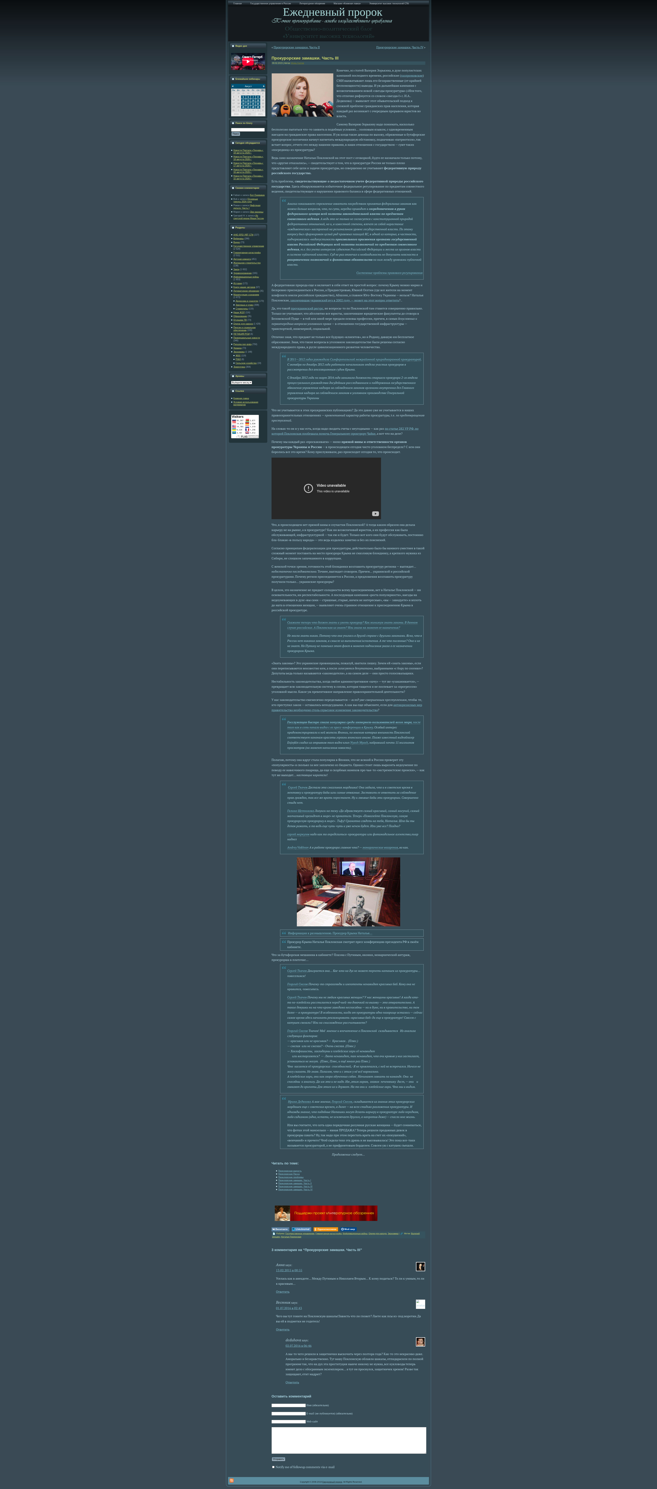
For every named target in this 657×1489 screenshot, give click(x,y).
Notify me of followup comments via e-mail (305, 1467)
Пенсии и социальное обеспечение (244, 329)
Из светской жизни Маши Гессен (248, 217)
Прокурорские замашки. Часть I (294, 1180)
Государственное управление (248, 246)
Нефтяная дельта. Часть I (246, 206)
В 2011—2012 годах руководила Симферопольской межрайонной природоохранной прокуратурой (354, 359)
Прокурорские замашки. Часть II (297, 47)
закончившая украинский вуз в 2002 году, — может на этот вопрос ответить (344, 300)
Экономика (238, 352)
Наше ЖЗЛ (239, 312)
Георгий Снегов (297, 984)
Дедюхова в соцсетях (247, 301)
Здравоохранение (242, 273)
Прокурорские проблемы (291, 1177)
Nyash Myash (359, 742)
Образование (240, 316)
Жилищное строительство (247, 263)
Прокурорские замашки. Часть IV (399, 47)
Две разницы (256, 212)
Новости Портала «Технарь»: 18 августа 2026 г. (248, 158)
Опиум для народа (243, 323)
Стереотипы (242, 308)
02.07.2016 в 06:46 (299, 1346)
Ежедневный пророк (332, 1482)
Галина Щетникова (300, 811)
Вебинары (238, 238)
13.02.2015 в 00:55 (289, 1270)
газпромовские (412, 75)
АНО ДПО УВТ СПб (243, 235)
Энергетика (239, 367)
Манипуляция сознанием (246, 294)
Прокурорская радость (290, 1171)
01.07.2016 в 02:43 (289, 1308)
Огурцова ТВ (240, 320)
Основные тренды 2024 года (245, 200)
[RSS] (231, 1480)
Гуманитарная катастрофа (247, 252)
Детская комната (242, 259)
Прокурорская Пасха (289, 1174)
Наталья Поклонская (291, 1237)
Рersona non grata (242, 344)
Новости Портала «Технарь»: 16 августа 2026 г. (248, 171)
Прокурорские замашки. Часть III (305, 58)
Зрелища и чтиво (244, 305)
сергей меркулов (298, 834)
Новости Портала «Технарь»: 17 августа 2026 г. (248, 164)
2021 (260, 114)
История (237, 283)
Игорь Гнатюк (297, 63)
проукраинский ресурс (307, 308)
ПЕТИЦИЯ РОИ (241, 334)
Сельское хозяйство (246, 363)
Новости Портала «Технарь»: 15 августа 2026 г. (248, 177)
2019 (236, 114)
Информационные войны (246, 277)
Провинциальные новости (246, 337)
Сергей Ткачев (297, 787)
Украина (237, 348)
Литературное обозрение (246, 291)
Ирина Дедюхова (299, 1101)
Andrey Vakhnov (298, 847)
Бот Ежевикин (257, 195)
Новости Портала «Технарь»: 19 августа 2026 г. (248, 151)
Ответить (282, 1292)
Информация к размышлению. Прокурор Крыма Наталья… (330, 933)
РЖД (238, 359)
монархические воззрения (380, 847)
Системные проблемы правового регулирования (389, 273)
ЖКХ (238, 355)
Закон (236, 269)
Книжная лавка (241, 398)
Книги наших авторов (244, 287)
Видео (236, 242)
